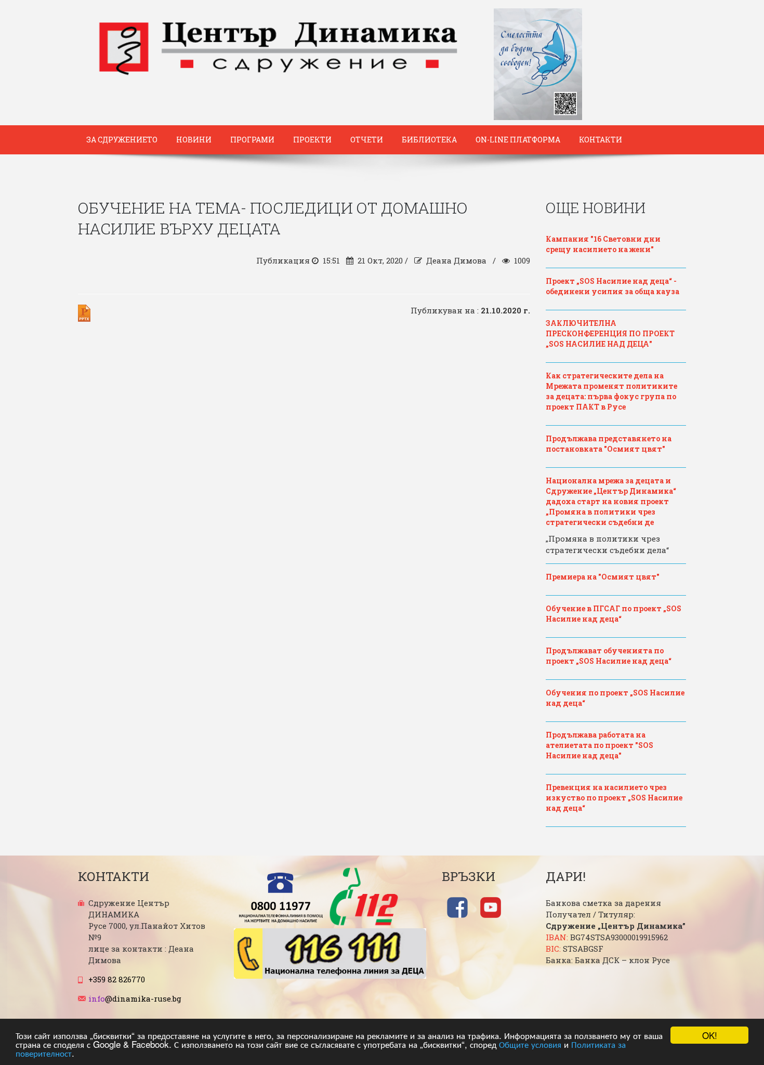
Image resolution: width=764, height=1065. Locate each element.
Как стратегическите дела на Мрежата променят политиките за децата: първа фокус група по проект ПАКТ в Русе (611, 391)
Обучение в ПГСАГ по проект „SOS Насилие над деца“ (613, 613)
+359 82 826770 (116, 979)
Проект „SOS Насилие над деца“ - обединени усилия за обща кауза (612, 286)
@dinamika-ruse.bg (134, 998)
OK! (709, 1035)
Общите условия (530, 1043)
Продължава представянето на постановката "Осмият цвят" (608, 443)
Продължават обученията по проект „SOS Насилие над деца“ (608, 656)
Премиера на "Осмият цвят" (603, 577)
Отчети (366, 139)
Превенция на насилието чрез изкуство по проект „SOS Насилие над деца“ (614, 797)
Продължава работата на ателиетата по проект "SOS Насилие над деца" (599, 745)
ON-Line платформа (518, 139)
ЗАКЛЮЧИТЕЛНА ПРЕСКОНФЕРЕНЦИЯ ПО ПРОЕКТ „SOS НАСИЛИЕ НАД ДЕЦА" (610, 333)
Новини (194, 139)
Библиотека (429, 139)
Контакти (600, 139)
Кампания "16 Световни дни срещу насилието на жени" (603, 244)
